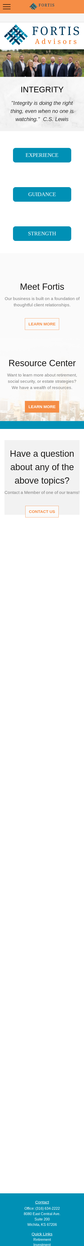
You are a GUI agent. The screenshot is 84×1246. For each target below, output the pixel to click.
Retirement (42, 1240)
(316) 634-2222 (47, 1208)
